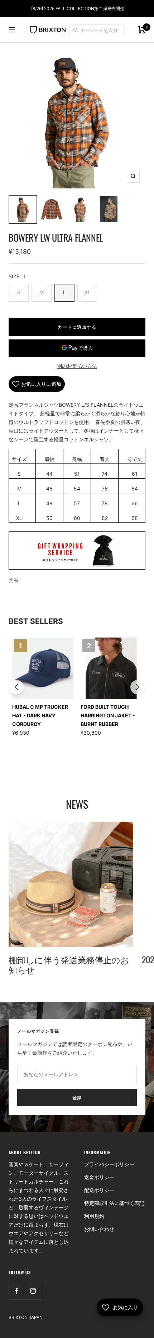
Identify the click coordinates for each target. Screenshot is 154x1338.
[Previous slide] (16, 687)
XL (88, 292)
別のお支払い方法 (77, 366)
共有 (14, 580)
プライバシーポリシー (109, 1164)
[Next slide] (137, 687)
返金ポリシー (99, 1177)
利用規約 (94, 1216)
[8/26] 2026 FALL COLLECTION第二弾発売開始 (77, 8)
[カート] (141, 29)
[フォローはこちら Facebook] (17, 1291)
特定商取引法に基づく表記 (114, 1203)
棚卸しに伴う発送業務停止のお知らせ (69, 964)
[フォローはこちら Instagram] (33, 1291)
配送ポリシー (99, 1190)
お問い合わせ (99, 1229)
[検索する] (76, 29)
